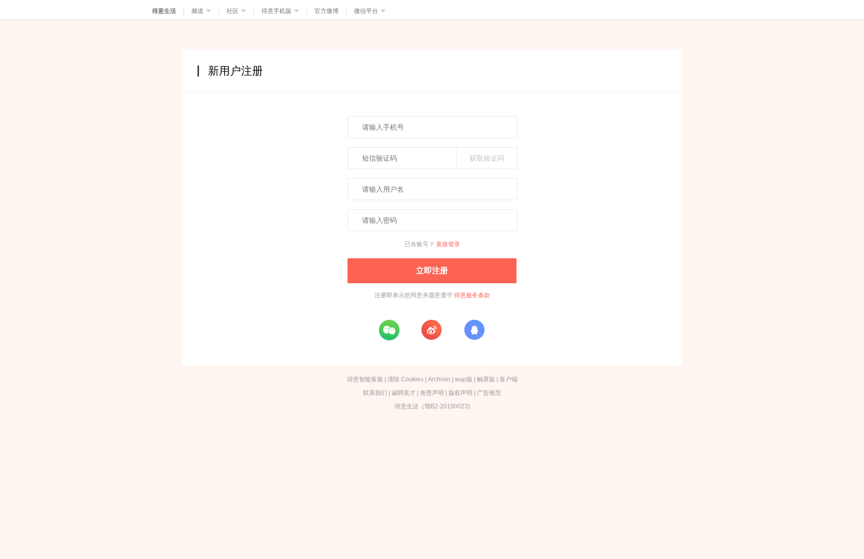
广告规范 (489, 392)
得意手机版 (277, 11)
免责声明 (432, 392)
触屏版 (486, 379)
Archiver (439, 379)
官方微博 (326, 11)
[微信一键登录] (389, 329)
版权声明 (460, 392)
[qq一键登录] (474, 329)
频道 (198, 11)
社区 (232, 11)
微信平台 (366, 11)
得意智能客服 (365, 379)
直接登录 (448, 244)
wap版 (463, 379)
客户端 (509, 379)
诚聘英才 (404, 392)
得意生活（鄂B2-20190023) (432, 406)
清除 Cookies (406, 379)
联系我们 (375, 392)
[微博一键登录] (431, 329)
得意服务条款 (472, 295)
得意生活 (164, 11)
